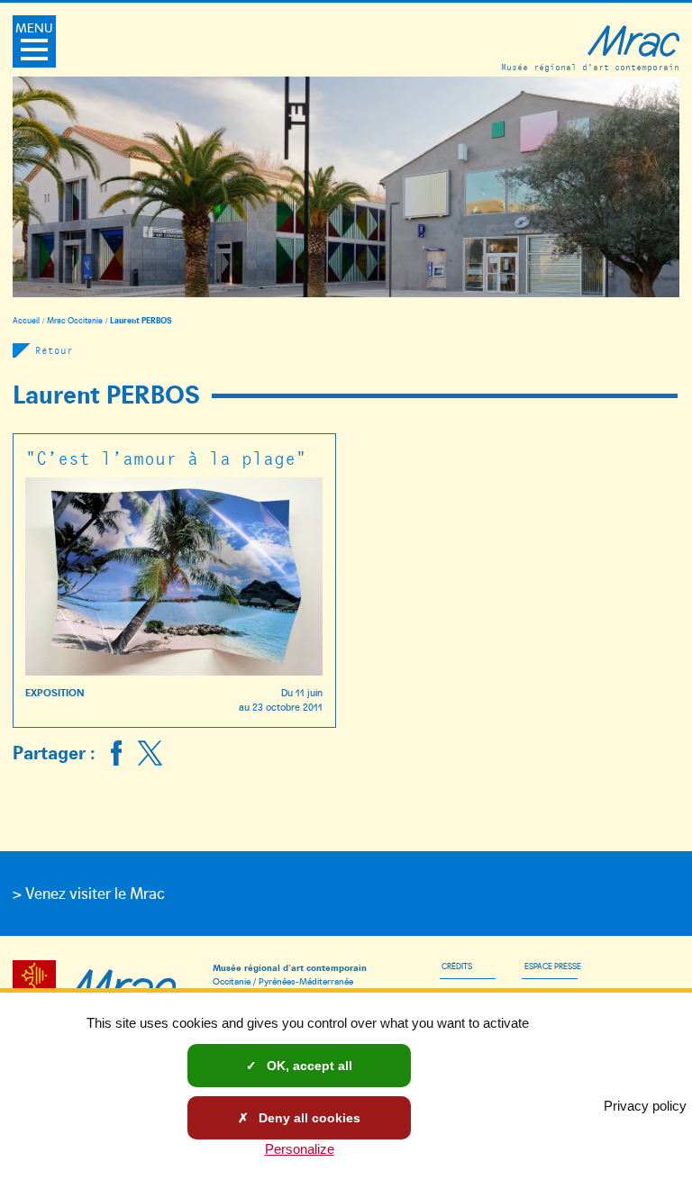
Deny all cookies (307, 1118)
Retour (54, 350)
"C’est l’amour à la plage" (165, 457)
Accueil (26, 320)
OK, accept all (307, 1065)
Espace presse (552, 965)
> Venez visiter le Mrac (89, 892)
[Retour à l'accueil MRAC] (121, 985)
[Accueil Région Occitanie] (37, 985)
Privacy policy (645, 1105)
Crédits (457, 965)
